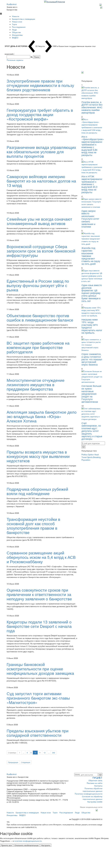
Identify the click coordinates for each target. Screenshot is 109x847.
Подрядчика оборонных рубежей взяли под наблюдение (37, 491)
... (23, 752)
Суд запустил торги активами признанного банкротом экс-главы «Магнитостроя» (38, 698)
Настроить (45, 845)
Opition (91, 454)
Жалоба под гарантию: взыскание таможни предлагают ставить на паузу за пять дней (90, 255)
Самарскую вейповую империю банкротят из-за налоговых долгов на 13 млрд (41, 181)
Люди (14, 29)
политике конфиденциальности (28, 841)
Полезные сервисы (15, 60)
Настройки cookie (94, 801)
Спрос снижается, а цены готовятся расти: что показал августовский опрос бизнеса (91, 359)
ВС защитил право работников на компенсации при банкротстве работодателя (38, 347)
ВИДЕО (15, 37)
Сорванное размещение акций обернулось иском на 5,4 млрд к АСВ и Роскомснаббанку (41, 557)
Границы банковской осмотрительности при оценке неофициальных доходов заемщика (40, 668)
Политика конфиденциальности (88, 793)
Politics (84, 454)
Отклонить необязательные (26, 845)
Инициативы (17, 35)
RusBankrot (11, 4)
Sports (90, 457)
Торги (14, 24)
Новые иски (17, 21)
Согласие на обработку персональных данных (92, 797)
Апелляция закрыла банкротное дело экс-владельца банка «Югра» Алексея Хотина (42, 416)
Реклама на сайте (94, 783)
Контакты (98, 785)
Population (85, 460)
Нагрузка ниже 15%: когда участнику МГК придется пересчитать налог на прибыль (91, 326)
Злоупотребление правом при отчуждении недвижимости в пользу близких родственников (40, 85)
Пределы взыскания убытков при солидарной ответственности (37, 733)
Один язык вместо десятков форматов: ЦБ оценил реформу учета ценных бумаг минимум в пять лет (91, 293)
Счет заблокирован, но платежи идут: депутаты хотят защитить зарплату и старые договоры (91, 431)
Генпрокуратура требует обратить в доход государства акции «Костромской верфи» (40, 114)
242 (53, 752)
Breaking (97, 457)
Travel (84, 457)
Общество (16, 32)
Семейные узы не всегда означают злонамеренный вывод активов (39, 221)
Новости (15, 16)
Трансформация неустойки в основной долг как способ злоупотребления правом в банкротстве (33, 525)
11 (40, 752)
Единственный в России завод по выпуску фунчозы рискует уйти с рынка (38, 285)
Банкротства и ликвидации (23, 19)
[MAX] (101, 4)
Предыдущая (13, 762)
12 (44, 752)
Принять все (6, 845)
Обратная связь (95, 780)
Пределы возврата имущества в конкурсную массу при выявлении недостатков (38, 456)
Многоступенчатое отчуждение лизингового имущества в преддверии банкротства (35, 384)
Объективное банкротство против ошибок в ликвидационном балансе (40, 318)
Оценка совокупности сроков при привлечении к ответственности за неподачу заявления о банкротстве (39, 594)
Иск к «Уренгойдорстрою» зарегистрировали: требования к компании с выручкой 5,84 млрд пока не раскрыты (92, 146)
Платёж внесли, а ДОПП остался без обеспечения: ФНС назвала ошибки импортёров (91, 107)
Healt (96, 454)
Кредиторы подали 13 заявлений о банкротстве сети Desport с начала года (39, 626)
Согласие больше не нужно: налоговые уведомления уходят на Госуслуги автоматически (91, 393)
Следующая (25, 762)
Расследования (19, 27)
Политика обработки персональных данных (92, 789)
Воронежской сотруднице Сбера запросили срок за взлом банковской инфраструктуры (41, 251)
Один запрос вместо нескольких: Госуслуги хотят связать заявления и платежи (90, 218)
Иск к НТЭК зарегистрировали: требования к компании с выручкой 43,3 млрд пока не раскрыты (91, 184)
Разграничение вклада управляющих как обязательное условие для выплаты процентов (41, 151)
